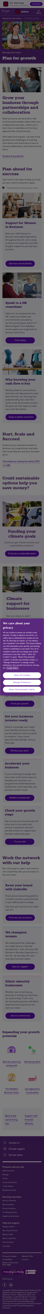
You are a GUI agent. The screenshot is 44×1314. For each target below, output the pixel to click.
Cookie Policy (12, 668)
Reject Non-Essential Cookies (22, 689)
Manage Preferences (22, 682)
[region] (22, 656)
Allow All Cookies (22, 675)
